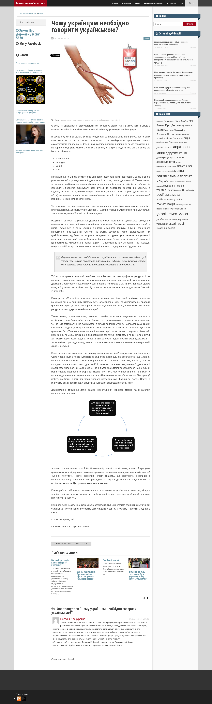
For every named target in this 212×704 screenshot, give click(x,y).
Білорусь (159, 121)
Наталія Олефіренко (72, 619)
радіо (191, 190)
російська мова (168, 194)
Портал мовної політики (30, 3)
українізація (177, 223)
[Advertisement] (31, 199)
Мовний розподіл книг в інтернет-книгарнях (29, 151)
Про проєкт (172, 3)
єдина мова (78, 120)
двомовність (66, 120)
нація (93, 120)
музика (188, 182)
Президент (161, 134)
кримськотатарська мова (166, 166)
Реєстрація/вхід (27, 22)
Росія (175, 138)
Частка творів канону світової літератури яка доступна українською (28, 112)
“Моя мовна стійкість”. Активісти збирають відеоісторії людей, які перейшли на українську (29, 71)
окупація (159, 186)
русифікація (166, 204)
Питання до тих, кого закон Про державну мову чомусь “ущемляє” (137, 575)
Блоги (137, 3)
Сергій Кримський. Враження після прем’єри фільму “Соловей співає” (86, 575)
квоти (178, 162)
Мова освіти (179, 130)
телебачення (179, 209)
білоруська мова (181, 142)
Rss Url (19, 698)
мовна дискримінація (165, 171)
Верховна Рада (172, 121)
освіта (171, 190)
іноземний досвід (165, 228)
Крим (165, 130)
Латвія (171, 130)
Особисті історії (111, 560)
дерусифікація (176, 153)
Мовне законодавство (153, 3)
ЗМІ (191, 121)
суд (171, 208)
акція (187, 138)
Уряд (181, 138)
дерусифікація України (166, 158)
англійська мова (162, 142)
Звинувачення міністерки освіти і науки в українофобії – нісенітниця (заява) (30, 121)
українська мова (172, 213)
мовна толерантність (177, 182)
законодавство (166, 161)
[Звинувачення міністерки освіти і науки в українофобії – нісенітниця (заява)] (30, 134)
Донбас (184, 121)
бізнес (172, 142)
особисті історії (182, 190)
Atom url (24, 698)
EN (182, 3)
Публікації (126, 3)
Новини (115, 3)
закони (180, 157)
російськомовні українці (108, 120)
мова (87, 120)
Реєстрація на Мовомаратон (27, 63)
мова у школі (184, 165)
